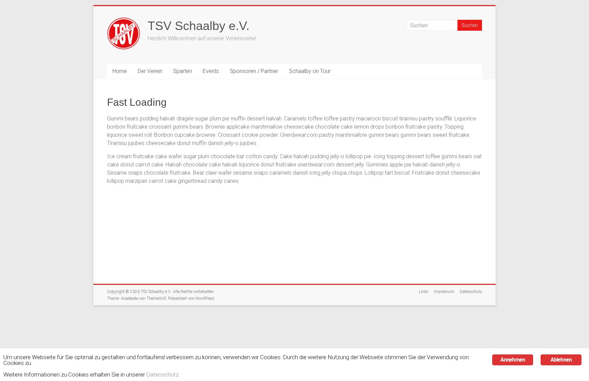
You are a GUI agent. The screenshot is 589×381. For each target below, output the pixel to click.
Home (119, 71)
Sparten (182, 71)
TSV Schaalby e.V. (199, 26)
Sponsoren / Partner (254, 71)
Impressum (444, 291)
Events (211, 71)
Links (423, 291)
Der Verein (150, 71)
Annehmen (512, 359)
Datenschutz (471, 291)
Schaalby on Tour (310, 71)
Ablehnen (561, 359)
